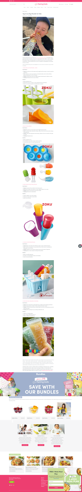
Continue (56, 487)
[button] (24, 7)
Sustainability (43, 483)
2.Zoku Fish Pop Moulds (27, 125)
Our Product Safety (44, 484)
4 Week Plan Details (56, 478)
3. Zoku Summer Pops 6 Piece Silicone (30, 184)
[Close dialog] (80, 469)
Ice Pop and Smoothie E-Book (41, 57)
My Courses (66, 4)
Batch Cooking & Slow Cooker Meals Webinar (61, 418)
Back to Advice (25, 11)
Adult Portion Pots (44, 418)
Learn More (25, 445)
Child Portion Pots (29, 418)
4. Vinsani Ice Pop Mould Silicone (29, 241)
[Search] (24, 4)
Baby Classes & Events (45, 480)
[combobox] (17, 4)
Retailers (42, 479)
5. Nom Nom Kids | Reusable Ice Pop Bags (30, 300)
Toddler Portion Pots (15, 418)
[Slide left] (11, 421)
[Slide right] (12, 421)
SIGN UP (11, 482)
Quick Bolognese (12, 467)
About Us (42, 477)
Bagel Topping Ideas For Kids (31, 467)
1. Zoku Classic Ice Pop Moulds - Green (30, 67)
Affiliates (42, 486)
